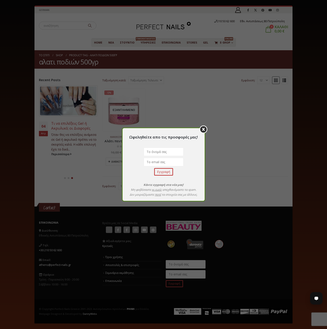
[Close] (203, 129)
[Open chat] (316, 298)
